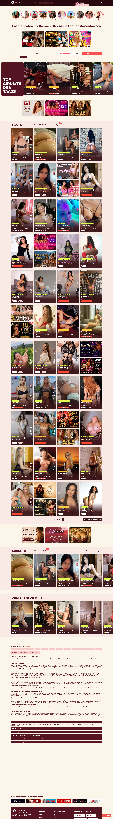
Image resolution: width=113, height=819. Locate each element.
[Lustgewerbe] (81, 3)
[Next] (63, 519)
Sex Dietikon (52, 648)
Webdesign (56, 817)
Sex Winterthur (45, 648)
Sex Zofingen (75, 648)
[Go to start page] (22, 811)
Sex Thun (26, 648)
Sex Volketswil (59, 648)
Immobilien (41, 817)
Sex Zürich (20, 648)
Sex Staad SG (98, 648)
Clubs (40, 815)
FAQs (55, 814)
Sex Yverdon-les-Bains (23, 652)
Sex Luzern (14, 648)
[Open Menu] (101, 3)
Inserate (40, 814)
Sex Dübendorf (67, 648)
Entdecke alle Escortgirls (93, 551)
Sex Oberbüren (83, 648)
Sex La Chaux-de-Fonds (34, 652)
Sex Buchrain (90, 648)
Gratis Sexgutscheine (58, 815)
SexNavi (70, 700)
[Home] (20, 3)
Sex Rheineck (14, 652)
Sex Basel (38, 648)
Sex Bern (31, 648)
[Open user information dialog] (99, 3)
